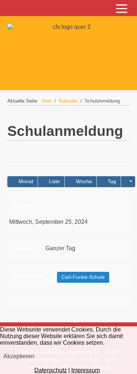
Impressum (85, 370)
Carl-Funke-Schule (83, 277)
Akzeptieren (18, 356)
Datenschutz (50, 370)
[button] (128, 181)
